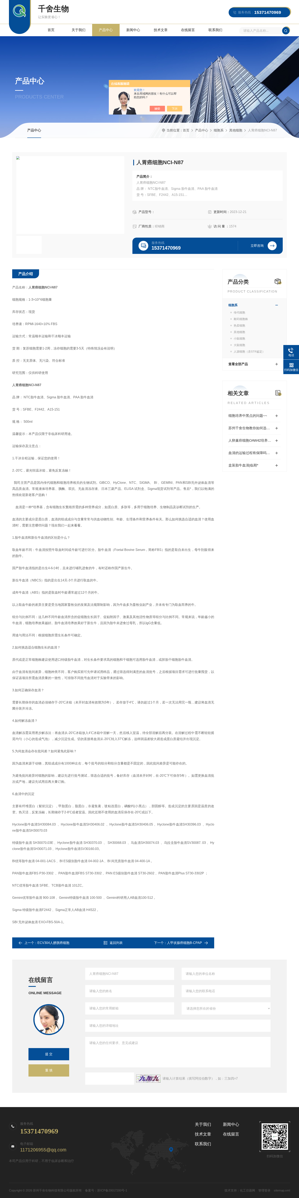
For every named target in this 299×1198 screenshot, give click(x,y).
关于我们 (78, 30)
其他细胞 (235, 130)
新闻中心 (133, 30)
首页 (51, 30)
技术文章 (161, 30)
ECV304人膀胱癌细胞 (53, 943)
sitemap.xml (282, 1190)
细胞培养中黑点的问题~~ (247, 416)
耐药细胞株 (241, 319)
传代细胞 (239, 312)
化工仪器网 (247, 1190)
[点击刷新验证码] (148, 1079)
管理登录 (264, 1190)
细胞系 (219, 130)
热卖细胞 (239, 325)
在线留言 (188, 30)
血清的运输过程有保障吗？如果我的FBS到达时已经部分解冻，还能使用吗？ (254, 453)
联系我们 (215, 30)
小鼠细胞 (239, 338)
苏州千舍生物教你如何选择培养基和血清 (254, 428)
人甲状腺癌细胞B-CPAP (184, 943)
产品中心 (106, 30)
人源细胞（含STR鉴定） (249, 351)
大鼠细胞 (239, 345)
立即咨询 (257, 245)
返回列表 (116, 943)
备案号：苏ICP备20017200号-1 (106, 1190)
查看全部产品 (238, 364)
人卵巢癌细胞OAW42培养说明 (251, 440)
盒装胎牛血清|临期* (243, 465)
